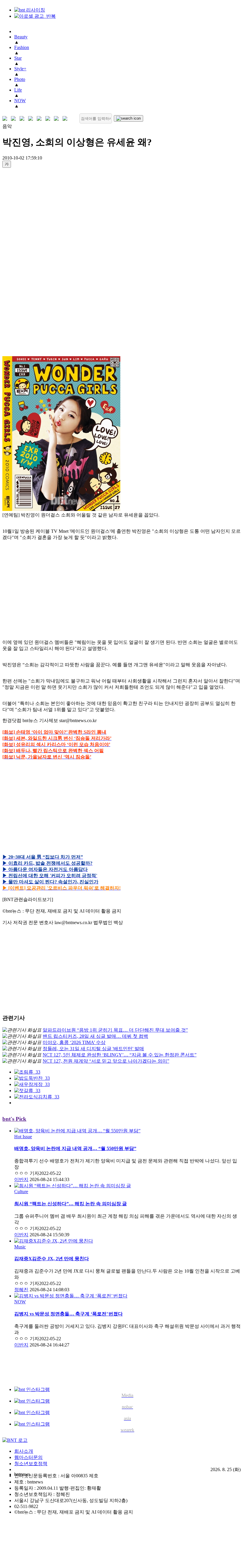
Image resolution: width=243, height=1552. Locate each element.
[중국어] (32, 118)
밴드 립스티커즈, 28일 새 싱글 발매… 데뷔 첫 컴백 (95, 1036)
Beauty (21, 36)
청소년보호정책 (30, 1463)
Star (18, 58)
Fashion (21, 47)
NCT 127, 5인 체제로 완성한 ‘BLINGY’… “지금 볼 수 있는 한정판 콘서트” (119, 1054)
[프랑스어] (40, 118)
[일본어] (23, 118)
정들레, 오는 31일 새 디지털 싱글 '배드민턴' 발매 (93, 1048)
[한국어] (6, 118)
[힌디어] (57, 118)
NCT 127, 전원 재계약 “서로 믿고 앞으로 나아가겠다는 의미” (106, 1061)
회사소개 (23, 1451)
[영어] (14, 118)
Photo (19, 79)
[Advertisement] (26, 261)
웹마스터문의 (28, 1457)
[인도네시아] (66, 118)
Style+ (20, 68)
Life (18, 89)
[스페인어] (49, 118)
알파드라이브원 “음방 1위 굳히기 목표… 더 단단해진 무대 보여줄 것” (115, 1030)
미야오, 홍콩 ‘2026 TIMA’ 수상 (74, 1042)
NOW (20, 100)
